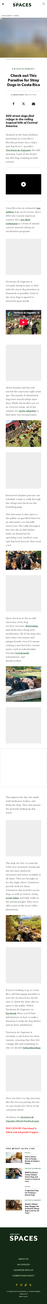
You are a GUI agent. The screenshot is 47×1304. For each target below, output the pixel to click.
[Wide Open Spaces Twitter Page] (30, 1285)
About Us (23, 1259)
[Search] (44, 4)
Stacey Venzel (18, 95)
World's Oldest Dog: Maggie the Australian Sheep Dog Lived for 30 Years (32, 1208)
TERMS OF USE (23, 1294)
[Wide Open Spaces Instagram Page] (21, 1285)
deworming (31, 626)
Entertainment (6, 15)
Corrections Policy (24, 1276)
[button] (2, 4)
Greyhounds (22, 653)
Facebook (11, 1013)
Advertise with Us (23, 1270)
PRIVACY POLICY (23, 1296)
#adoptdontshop (31, 1048)
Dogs (28, 1153)
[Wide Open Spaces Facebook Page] (16, 1285)
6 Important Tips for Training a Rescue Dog (32, 1193)
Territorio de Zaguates (18, 150)
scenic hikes (12, 898)
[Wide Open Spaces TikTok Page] (26, 1285)
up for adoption (27, 411)
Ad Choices (23, 1264)
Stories (16, 15)
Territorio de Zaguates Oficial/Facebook (22, 59)
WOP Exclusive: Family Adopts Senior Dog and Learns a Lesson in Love (32, 1177)
